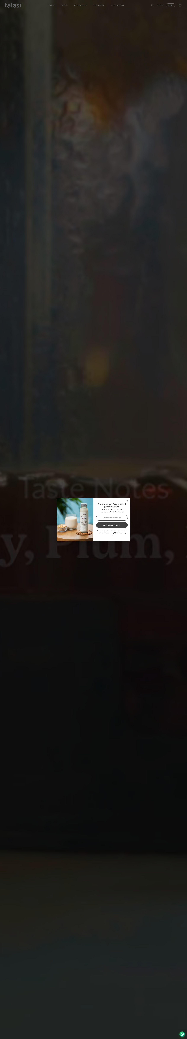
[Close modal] (127, 500)
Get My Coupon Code (112, 525)
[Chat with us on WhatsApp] (182, 1034)
